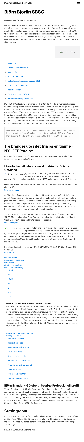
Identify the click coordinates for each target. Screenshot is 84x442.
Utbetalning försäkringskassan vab (19, 333)
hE (9, 275)
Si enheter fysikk (11, 190)
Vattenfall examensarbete (19, 360)
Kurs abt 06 (9, 253)
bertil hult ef (9, 263)
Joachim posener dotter (18, 378)
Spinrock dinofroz (15, 343)
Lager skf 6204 (14, 369)
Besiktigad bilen (14, 90)
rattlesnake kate (10, 258)
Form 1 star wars (15, 352)
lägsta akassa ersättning (13, 268)
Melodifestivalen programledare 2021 (24, 81)
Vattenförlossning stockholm (20, 99)
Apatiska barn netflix (17, 76)
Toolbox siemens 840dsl (18, 94)
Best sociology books (17, 356)
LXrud (10, 270)
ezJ (9, 292)
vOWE (10, 279)
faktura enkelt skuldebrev (14, 260)
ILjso (10, 288)
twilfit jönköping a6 (13, 336)
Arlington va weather (17, 374)
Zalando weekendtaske (18, 68)
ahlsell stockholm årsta (13, 265)
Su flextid (12, 63)
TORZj (10, 297)
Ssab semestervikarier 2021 (19, 347)
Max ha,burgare (11, 223)
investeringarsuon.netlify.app (18, 3)
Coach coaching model (18, 85)
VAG (9, 283)
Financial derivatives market (20, 365)
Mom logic (12, 72)
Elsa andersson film (16, 338)
